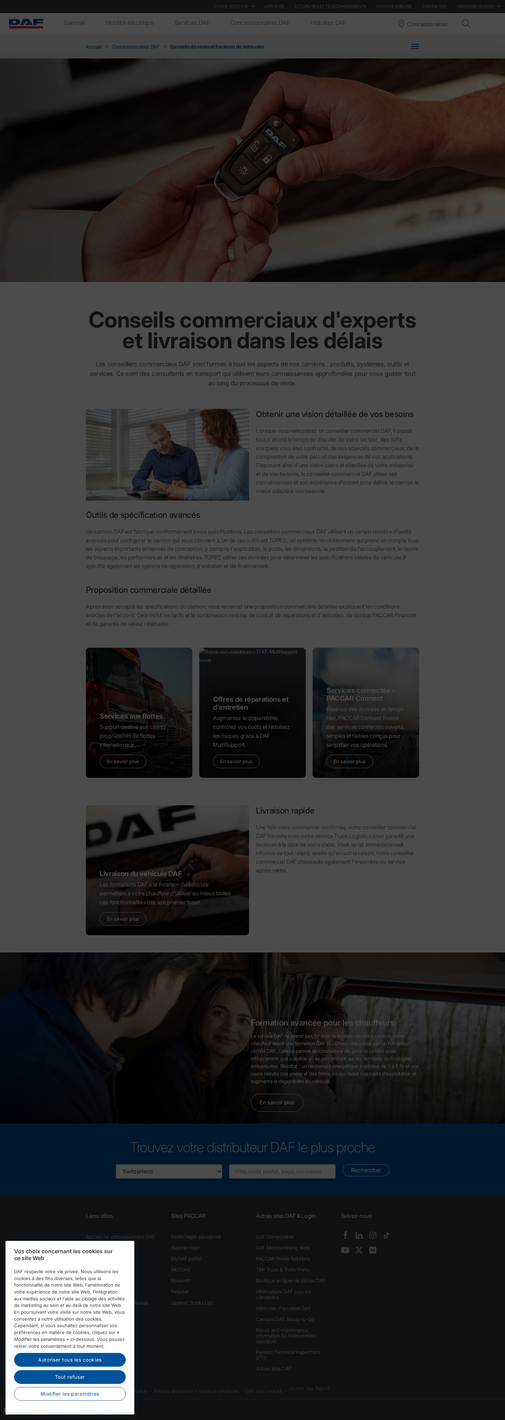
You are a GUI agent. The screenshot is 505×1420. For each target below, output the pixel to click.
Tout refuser (70, 1377)
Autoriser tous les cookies (70, 1360)
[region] (69, 1327)
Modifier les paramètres (70, 1394)
